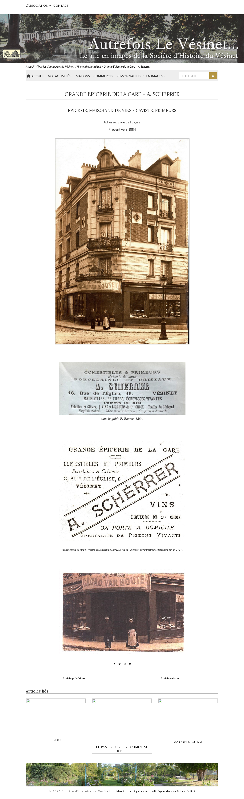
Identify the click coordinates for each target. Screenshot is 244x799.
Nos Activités (59, 76)
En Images (154, 76)
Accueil (37, 76)
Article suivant (170, 678)
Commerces (103, 76)
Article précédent (74, 678)
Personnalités (129, 76)
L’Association (37, 5)
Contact (61, 5)
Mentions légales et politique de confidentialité (156, 791)
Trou (56, 740)
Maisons (83, 76)
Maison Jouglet (188, 742)
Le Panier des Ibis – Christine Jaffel (122, 749)
